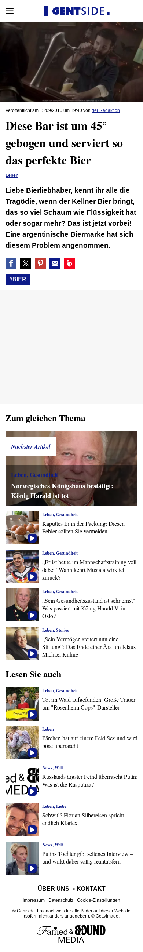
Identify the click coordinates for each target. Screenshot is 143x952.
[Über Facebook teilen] (11, 263)
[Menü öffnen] (10, 11)
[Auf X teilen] (25, 263)
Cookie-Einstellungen (98, 900)
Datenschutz (60, 900)
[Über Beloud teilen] (69, 263)
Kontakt (91, 889)
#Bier (17, 279)
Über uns (53, 889)
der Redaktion (106, 110)
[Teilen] (40, 263)
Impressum (34, 900)
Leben (12, 175)
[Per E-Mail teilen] (55, 263)
